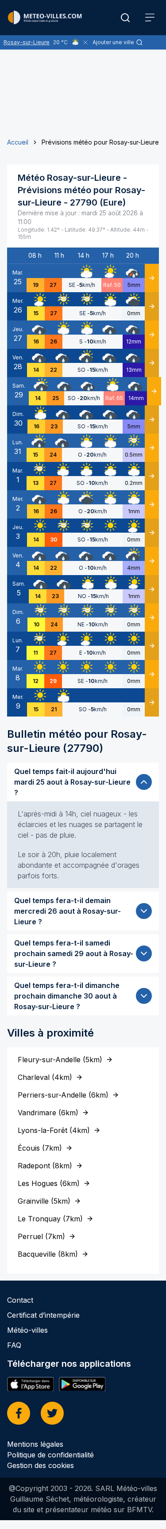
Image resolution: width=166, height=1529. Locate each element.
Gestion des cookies (40, 1465)
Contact (20, 1300)
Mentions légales (35, 1444)
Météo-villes (27, 1330)
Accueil (17, 142)
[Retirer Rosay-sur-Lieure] (85, 42)
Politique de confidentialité (50, 1454)
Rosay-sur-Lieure (27, 42)
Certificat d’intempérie (43, 1315)
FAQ (14, 1345)
